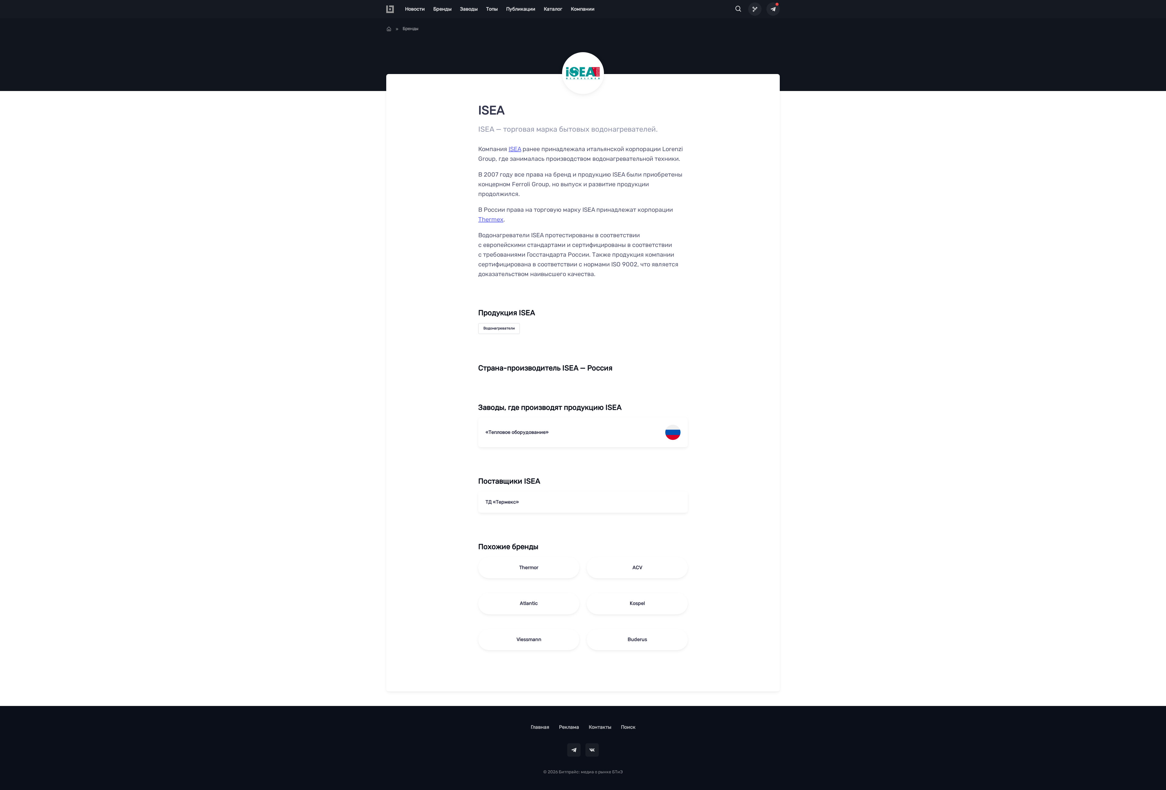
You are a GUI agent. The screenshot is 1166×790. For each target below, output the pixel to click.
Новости (415, 9)
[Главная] (389, 29)
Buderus (637, 639)
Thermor (528, 567)
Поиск (628, 727)
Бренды (442, 9)
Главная (540, 727)
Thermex (490, 219)
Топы (492, 9)
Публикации (520, 9)
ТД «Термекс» (502, 502)
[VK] (592, 750)
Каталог (553, 9)
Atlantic (529, 603)
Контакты (600, 727)
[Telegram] (773, 9)
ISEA (515, 149)
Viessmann (529, 639)
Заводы (469, 9)
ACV (637, 567)
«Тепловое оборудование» (517, 432)
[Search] (738, 9)
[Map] (755, 9)
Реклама (569, 727)
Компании (583, 9)
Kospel (637, 603)
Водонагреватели (499, 328)
